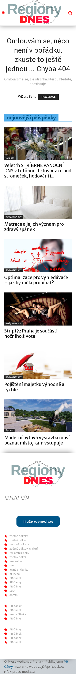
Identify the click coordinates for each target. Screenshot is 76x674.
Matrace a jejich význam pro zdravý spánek (34, 226)
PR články (16, 582)
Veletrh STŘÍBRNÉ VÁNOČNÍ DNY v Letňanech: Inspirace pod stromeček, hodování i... (37, 171)
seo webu (16, 561)
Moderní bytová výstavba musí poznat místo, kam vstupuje (36, 440)
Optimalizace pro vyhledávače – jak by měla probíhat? (36, 280)
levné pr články (19, 569)
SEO (12, 591)
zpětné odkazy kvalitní (24, 548)
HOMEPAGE (48, 96)
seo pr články (18, 614)
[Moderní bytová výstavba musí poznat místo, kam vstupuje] (38, 415)
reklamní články (19, 553)
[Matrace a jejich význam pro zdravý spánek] (38, 202)
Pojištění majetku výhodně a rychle (34, 387)
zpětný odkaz (18, 540)
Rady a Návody (13, 216)
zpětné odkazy (19, 536)
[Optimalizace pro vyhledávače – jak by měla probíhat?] (38, 255)
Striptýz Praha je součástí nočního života (30, 333)
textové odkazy (19, 544)
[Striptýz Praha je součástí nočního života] (38, 309)
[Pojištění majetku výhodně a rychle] (38, 362)
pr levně (15, 574)
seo (12, 565)
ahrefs (14, 595)
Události (9, 158)
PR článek (16, 578)
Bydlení (9, 430)
